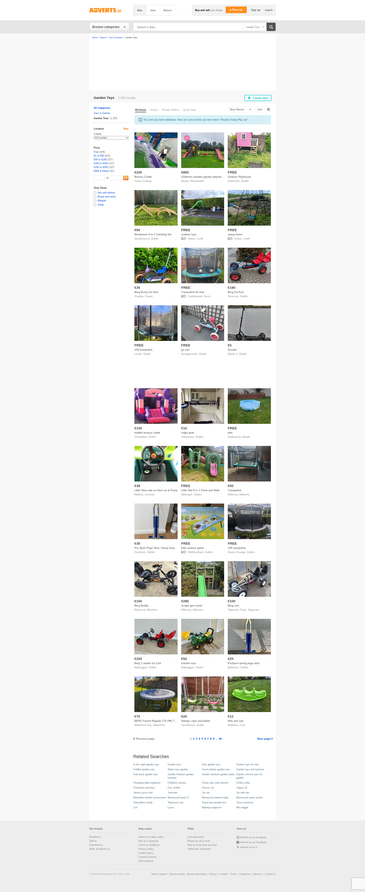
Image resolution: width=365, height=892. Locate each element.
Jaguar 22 (241, 787)
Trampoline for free (192, 292)
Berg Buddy (141, 605)
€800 (185, 172)
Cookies (223, 874)
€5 (230, 345)
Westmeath (197, 180)
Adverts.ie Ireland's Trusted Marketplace (109, 10)
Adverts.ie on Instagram (253, 837)
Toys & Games (102, 113)
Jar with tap (242, 792)
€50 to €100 (100, 159)
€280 (185, 601)
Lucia (171, 807)
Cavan (149, 296)
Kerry (207, 296)
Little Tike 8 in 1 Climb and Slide (200, 490)
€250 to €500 (101, 167)
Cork (242, 724)
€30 (137, 543)
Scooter (232, 349)
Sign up (256, 10)
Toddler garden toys (144, 769)
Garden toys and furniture (250, 769)
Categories (245, 874)
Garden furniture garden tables (218, 774)
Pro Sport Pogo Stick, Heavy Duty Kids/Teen (160, 547)
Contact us (270, 874)
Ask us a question (148, 840)
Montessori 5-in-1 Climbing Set (152, 234)
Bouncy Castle (143, 176)
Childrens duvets (177, 782)
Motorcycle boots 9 (178, 797)
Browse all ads (177, 874)
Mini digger (242, 807)
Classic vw (208, 787)
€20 (184, 716)
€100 (138, 428)
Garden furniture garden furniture (181, 776)
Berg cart (233, 605)
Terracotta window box (214, 802)
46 (220, 738)
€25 (230, 659)
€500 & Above (101, 170)
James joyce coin (143, 792)
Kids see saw (236, 720)
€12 (230, 716)
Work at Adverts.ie (99, 848)
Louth (200, 238)
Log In (269, 10)
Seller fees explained (198, 848)
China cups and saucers (215, 782)
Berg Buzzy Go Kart (146, 292)
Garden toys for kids (247, 764)
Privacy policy (146, 848)
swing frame (235, 234)
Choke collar (243, 782)
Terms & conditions (149, 844)
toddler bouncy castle (147, 432)
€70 (137, 716)
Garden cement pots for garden (249, 776)
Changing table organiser (146, 782)
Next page (264, 738)
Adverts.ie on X (248, 847)
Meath (246, 436)
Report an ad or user (198, 840)
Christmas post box (144, 787)
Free (96, 151)
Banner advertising (197, 874)
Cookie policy (145, 852)
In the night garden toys (146, 764)
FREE (232, 172)
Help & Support (159, 874)
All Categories (102, 108)
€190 (231, 288)
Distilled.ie (95, 837)
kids (230, 432)
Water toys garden (178, 769)
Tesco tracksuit (244, 802)
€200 (138, 172)
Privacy (213, 874)
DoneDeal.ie (96, 844)
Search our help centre (150, 837)
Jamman (172, 792)
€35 (137, 288)
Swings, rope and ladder (195, 720)
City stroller (174, 787)
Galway (147, 180)
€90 (137, 230)
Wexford (152, 609)
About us (257, 874)
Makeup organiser (211, 807)
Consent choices (147, 856)
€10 (184, 428)
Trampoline (234, 490)
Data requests (146, 860)
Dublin (245, 180)
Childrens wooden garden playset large (204, 176)
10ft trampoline (143, 349)
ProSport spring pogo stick (243, 663)
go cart (185, 349)
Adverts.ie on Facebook (253, 842)
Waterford (159, 724)
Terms (233, 874)
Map (126, 128)
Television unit (175, 802)
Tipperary (253, 609)
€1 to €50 (99, 155)
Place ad (237, 9)
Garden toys (188, 663)
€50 (230, 486)
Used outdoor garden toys (216, 769)
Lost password (195, 837)
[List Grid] (262, 109)
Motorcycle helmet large (215, 797)
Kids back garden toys (145, 774)
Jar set (205, 792)
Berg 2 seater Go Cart (147, 663)
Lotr (135, 807)
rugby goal (187, 432)
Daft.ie (93, 840)
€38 (137, 486)
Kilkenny (244, 494)
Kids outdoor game (192, 547)
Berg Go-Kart (236, 292)
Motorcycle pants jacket (249, 797)
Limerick (150, 494)
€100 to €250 (101, 163)
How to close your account (202, 844)
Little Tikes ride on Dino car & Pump (155, 490)
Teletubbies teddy (143, 802)
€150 (138, 601)
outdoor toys (188, 234)
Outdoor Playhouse (239, 176)
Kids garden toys (211, 764)
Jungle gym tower (191, 605)
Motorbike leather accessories (149, 797)
